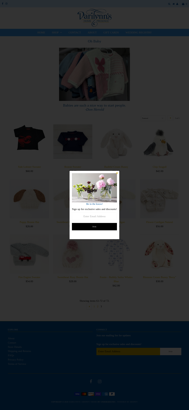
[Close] (117, 173)
